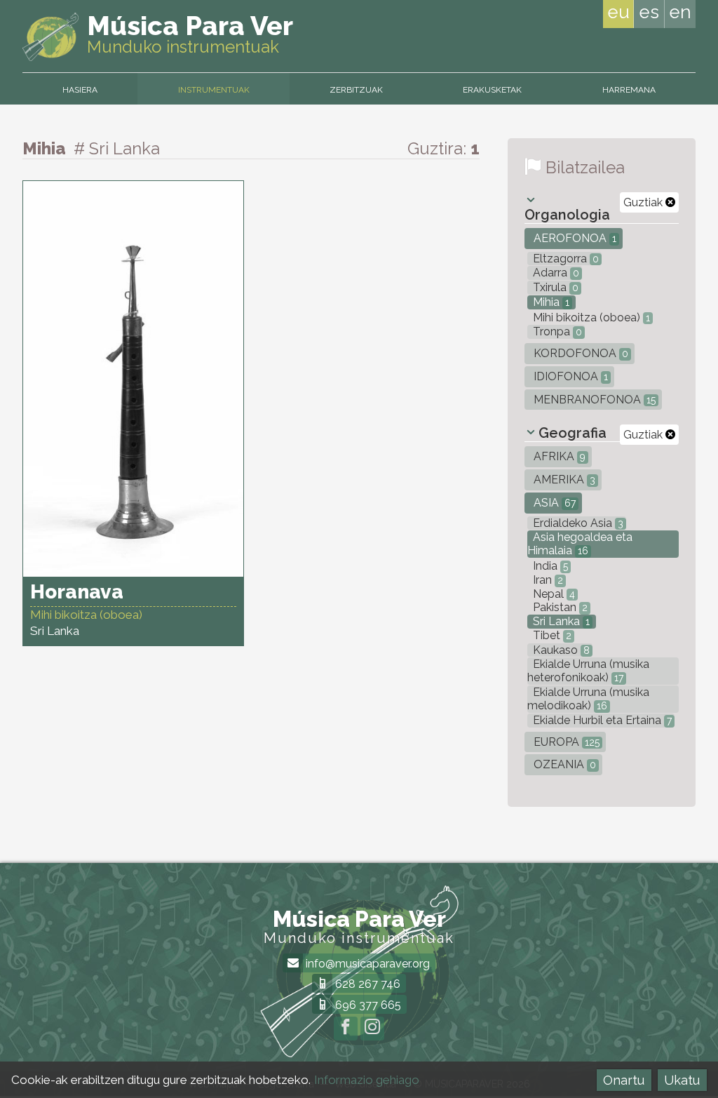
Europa (565, 742)
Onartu (623, 1080)
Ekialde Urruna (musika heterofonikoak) (588, 670)
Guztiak (644, 202)
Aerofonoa (573, 238)
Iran (546, 580)
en (680, 11)
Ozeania (563, 764)
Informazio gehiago (366, 1080)
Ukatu (682, 1080)
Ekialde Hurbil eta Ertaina (601, 720)
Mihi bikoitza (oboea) (590, 317)
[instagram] (372, 1028)
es (649, 11)
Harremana (629, 90)
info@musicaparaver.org (366, 963)
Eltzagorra (564, 258)
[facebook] (346, 1028)
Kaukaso (560, 650)
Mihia (549, 302)
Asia (553, 502)
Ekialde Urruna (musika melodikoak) (588, 698)
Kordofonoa (579, 353)
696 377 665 (366, 1005)
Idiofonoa (569, 376)
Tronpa (556, 331)
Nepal (552, 594)
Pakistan (559, 607)
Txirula (554, 287)
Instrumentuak (214, 90)
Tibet (550, 635)
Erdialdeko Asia (576, 523)
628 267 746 (366, 984)
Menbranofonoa (593, 399)
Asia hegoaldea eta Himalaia (579, 543)
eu (618, 11)
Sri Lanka (560, 621)
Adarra (554, 272)
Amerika (563, 479)
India (549, 566)
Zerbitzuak (356, 90)
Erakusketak (492, 90)
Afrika (558, 456)
